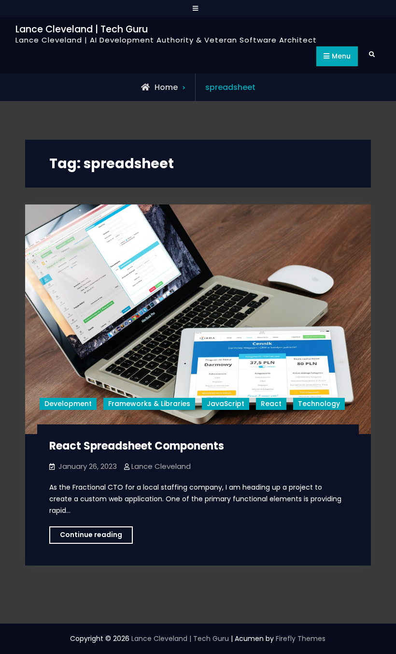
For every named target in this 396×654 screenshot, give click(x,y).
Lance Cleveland (161, 466)
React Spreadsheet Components (136, 445)
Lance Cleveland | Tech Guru (81, 29)
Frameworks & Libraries (149, 403)
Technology (319, 403)
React (271, 403)
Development (68, 403)
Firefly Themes (300, 638)
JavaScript (225, 403)
